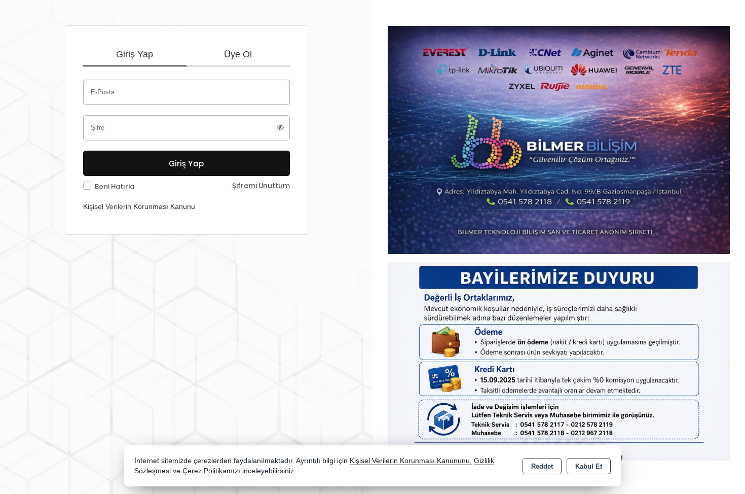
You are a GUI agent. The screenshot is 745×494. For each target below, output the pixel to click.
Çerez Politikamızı (211, 471)
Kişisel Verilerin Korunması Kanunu (139, 206)
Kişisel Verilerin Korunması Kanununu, (411, 461)
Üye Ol (238, 54)
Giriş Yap (134, 54)
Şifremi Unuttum (261, 186)
